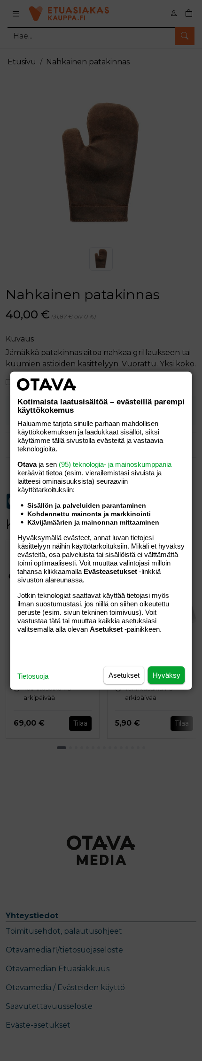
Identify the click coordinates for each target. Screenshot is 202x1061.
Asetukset (124, 675)
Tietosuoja (32, 676)
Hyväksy (166, 675)
